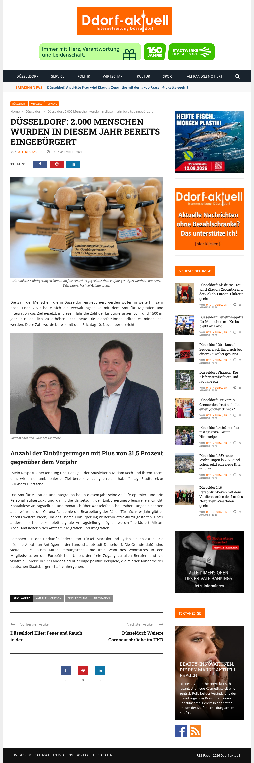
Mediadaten (102, 755)
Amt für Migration (48, 598)
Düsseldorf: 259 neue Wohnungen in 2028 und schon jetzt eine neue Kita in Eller (220, 462)
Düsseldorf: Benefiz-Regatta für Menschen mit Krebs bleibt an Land (221, 321)
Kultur (143, 76)
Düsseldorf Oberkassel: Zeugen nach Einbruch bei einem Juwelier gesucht (220, 349)
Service (57, 76)
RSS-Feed (203, 755)
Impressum (22, 755)
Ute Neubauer (30, 152)
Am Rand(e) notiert (204, 76)
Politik (83, 76)
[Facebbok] (181, 731)
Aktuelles (36, 103)
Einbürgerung (77, 598)
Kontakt (83, 755)
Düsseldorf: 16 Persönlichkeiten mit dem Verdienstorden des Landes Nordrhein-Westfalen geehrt (221, 496)
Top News (51, 103)
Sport (168, 76)
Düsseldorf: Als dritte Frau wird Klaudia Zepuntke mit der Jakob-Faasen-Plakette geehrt (221, 291)
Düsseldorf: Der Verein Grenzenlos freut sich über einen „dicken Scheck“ (220, 404)
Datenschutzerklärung (53, 755)
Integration (101, 598)
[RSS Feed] (195, 731)
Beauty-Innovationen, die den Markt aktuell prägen (208, 669)
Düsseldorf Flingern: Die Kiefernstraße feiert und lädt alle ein (218, 377)
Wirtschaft (113, 76)
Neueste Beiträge (195, 270)
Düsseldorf (27, 76)
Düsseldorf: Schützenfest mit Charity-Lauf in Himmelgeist (219, 432)
